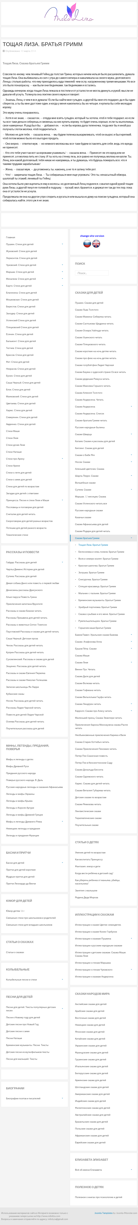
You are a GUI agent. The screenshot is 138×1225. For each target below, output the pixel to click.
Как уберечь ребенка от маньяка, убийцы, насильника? (97, 882)
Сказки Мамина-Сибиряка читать (93, 316)
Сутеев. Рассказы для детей (21, 576)
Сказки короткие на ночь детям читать (95, 351)
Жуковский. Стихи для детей (21, 251)
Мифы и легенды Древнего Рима (24, 821)
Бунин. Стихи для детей (19, 375)
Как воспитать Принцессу (89, 859)
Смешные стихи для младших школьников (29, 924)
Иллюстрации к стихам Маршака (93, 962)
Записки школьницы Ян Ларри (22, 686)
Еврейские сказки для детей (90, 1142)
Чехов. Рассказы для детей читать (24, 645)
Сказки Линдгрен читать (88, 703)
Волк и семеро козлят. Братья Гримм (98, 558)
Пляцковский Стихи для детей (22, 327)
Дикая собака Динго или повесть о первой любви (32, 583)
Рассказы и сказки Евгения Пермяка (25, 673)
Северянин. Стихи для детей (21, 417)
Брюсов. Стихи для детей (19, 354)
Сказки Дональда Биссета (89, 769)
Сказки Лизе (81, 662)
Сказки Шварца (83, 434)
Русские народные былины (90, 427)
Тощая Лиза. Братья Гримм (93, 544)
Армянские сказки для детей (90, 1080)
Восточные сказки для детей (90, 1017)
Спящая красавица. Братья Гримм (97, 586)
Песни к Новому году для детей (23, 1017)
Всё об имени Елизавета (88, 1169)
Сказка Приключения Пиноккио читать (96, 748)
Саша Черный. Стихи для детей (23, 382)
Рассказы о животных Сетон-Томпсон (26, 624)
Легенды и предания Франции (22, 835)
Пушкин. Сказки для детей (89, 302)
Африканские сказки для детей (92, 1135)
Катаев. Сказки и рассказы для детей (95, 441)
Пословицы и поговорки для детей (24, 507)
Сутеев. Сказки (83, 489)
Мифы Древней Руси (17, 766)
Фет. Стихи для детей (17, 361)
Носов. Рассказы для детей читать (24, 700)
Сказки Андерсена (85, 406)
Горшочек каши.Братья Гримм (94, 627)
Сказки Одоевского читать (89, 776)
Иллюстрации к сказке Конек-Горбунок (96, 931)
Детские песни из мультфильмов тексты (27, 1051)
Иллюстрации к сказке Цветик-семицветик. (98, 924)
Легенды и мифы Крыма (19, 800)
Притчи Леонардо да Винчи (21, 883)
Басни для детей (15, 862)
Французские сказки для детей (91, 1052)
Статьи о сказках (15, 952)
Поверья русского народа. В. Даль (24, 780)
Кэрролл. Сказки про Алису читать (93, 710)
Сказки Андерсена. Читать (89, 399)
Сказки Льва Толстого (86, 309)
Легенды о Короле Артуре (20, 807)
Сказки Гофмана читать (88, 690)
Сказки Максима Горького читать (93, 385)
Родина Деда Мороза (86, 897)
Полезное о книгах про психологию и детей (98, 1197)
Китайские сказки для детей (90, 1038)
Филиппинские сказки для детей (92, 1107)
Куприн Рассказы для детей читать (25, 652)
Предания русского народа (21, 773)
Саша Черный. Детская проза (22, 638)
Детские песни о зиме (18, 1031)
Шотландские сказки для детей (92, 1087)
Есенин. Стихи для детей (19, 334)
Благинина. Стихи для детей (21, 292)
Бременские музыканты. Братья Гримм (99, 600)
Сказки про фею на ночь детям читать (95, 358)
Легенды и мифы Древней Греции (24, 814)
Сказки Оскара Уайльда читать (92, 330)
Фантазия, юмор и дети (87, 866)
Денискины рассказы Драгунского (24, 590)
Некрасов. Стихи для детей (21, 368)
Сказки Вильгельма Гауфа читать (93, 697)
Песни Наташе (14, 1038)
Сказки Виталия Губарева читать (93, 790)
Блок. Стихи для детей (18, 389)
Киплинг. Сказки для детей (89, 448)
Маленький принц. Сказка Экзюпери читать (98, 717)
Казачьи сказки (83, 517)
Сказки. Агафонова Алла (88, 641)
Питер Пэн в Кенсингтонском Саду (93, 762)
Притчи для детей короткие (21, 869)
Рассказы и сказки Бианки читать (24, 610)
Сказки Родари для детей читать (92, 531)
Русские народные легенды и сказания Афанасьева (34, 786)
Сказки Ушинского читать (88, 337)
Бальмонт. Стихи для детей (21, 341)
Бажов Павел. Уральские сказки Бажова (96, 634)
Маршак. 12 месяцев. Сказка (90, 496)
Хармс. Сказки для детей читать (92, 783)
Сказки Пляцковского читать (90, 344)
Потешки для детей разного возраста (26, 527)
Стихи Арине (13, 465)
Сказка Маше (82, 655)
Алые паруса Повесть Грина (21, 596)
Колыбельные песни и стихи (21, 979)
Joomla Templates (103, 1213)
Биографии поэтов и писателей (23, 1098)
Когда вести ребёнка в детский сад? (94, 873)
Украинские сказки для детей (91, 1045)
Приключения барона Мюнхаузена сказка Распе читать (101, 726)
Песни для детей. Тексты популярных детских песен (31, 1009)
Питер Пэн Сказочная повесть (91, 755)
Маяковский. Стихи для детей (22, 396)
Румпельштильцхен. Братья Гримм (97, 620)
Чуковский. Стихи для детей (21, 264)
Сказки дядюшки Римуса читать (92, 378)
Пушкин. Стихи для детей (19, 244)
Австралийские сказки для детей (92, 1114)
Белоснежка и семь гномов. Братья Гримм (101, 551)
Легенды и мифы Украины (20, 793)
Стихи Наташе (14, 451)
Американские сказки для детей (92, 1094)
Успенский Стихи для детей (21, 320)
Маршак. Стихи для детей (20, 271)
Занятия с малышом (86, 890)
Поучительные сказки (86, 824)
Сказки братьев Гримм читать (91, 420)
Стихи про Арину (15, 458)
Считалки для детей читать (20, 514)
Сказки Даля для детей (87, 676)
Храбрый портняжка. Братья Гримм (97, 607)
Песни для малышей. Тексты (21, 1058)
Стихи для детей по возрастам (22, 486)
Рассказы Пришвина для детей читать (26, 617)
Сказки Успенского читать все (91, 503)
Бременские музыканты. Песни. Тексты (27, 1045)
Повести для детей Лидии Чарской (25, 714)
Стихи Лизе (12, 437)
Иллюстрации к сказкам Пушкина (93, 938)
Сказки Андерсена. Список (89, 413)
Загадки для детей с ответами (22, 493)
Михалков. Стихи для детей (21, 278)
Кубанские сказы (15, 693)
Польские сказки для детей (89, 1128)
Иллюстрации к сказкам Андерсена (94, 976)
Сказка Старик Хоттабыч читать (92, 741)
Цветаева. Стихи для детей (21, 403)
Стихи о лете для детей (18, 472)
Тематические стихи (17, 534)
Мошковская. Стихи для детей (22, 299)
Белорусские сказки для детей (91, 1073)
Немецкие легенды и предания (23, 828)
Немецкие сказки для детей (90, 1024)
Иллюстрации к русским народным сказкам (98, 945)
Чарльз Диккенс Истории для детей (25, 569)
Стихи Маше (13, 431)
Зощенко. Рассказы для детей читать (26, 666)
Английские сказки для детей (91, 1004)
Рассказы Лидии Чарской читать (23, 707)
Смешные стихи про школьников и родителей (31, 917)
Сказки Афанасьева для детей (91, 524)
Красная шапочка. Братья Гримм (96, 565)
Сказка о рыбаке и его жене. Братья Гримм (101, 613)
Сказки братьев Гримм (87, 538)
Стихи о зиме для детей (19, 479)
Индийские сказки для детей (90, 1100)
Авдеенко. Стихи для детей (21, 424)
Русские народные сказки (89, 510)
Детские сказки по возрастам (90, 797)
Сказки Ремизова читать (88, 804)
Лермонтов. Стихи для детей (21, 258)
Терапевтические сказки (88, 818)
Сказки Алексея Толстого (88, 392)
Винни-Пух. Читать (85, 669)
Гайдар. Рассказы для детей (21, 562)
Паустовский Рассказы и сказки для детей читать (32, 631)
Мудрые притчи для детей (20, 876)
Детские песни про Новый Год (22, 1024)
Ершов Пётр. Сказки (86, 648)
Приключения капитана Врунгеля (24, 603)
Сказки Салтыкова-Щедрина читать (94, 323)
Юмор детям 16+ (15, 910)
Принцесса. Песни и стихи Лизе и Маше (27, 500)
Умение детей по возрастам (90, 852)
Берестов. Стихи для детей (20, 306)
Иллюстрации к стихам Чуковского (93, 969)
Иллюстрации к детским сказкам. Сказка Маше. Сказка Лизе (100, 954)
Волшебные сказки (85, 482)
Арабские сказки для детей (89, 1010)
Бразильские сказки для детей (91, 1121)
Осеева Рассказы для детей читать (25, 721)
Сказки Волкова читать (87, 683)
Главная (10, 237)
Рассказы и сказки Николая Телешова (26, 679)
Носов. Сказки (82, 461)
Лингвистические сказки (88, 811)
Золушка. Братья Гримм (91, 572)
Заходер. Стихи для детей (20, 313)
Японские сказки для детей (90, 1031)
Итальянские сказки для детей (91, 1066)
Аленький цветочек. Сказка (89, 468)
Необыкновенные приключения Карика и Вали (100, 735)
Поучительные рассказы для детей (25, 728)
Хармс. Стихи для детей (19, 410)
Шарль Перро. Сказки (86, 475)
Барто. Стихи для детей (19, 285)
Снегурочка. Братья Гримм (93, 579)
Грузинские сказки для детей (90, 1059)
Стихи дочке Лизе (15, 444)
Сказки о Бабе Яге (85, 455)
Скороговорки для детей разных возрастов (29, 521)
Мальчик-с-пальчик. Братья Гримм (97, 593)
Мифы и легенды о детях (19, 759)
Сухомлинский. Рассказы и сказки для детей (30, 659)
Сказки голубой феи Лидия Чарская (94, 365)
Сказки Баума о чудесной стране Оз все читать (100, 371)
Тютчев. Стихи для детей (19, 348)
